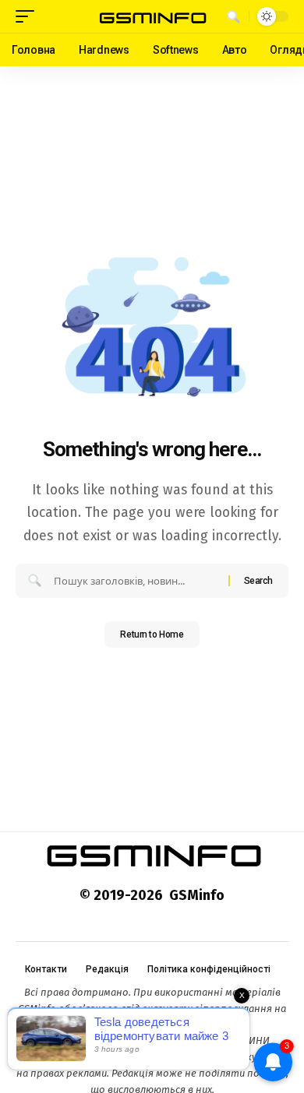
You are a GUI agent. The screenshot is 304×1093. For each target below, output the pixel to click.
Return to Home (151, 634)
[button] (29, 16)
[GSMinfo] (152, 17)
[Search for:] (135, 581)
